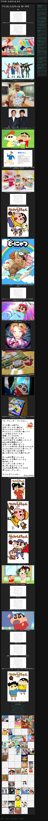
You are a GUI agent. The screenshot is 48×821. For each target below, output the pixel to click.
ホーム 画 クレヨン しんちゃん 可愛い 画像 (41, 24)
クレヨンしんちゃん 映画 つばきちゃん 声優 (41, 38)
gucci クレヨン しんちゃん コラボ (18, 705)
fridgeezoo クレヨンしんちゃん (18, 710)
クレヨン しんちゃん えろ (10, 1)
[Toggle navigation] (45, 1)
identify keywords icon (18, 707)
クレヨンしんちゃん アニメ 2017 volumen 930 (41, 14)
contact (7, 818)
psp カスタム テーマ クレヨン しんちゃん (42, 48)
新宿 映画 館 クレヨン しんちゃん (41, 68)
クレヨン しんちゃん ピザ (41, 10)
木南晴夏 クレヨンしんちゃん (41, 31)
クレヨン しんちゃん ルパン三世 (41, 34)
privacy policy (14, 818)
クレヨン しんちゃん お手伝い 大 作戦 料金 (41, 21)
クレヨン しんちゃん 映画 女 (41, 71)
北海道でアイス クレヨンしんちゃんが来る (41, 41)
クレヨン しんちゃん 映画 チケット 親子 (41, 65)
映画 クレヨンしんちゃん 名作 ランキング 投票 (41, 51)
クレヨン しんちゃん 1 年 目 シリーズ (41, 45)
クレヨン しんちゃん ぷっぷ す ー (41, 75)
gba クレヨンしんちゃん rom (18, 714)
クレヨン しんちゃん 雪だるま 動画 (41, 61)
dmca (2, 818)
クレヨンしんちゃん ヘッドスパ (41, 28)
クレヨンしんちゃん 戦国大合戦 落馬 (41, 58)
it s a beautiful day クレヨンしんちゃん (18, 712)
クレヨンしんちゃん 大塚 (41, 55)
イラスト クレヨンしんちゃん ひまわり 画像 (41, 18)
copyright (21, 818)
